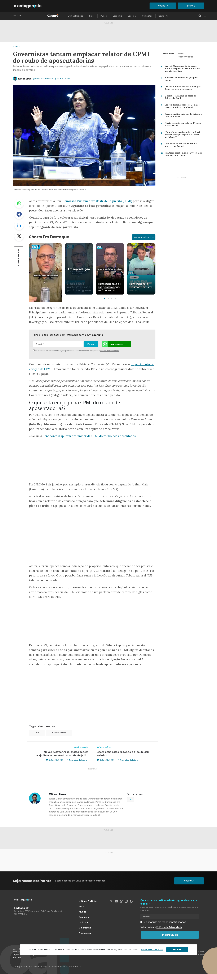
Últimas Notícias (75, 16)
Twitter (19, 236)
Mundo (104, 16)
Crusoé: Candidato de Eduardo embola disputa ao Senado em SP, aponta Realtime (181, 69)
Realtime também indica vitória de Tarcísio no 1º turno (182, 155)
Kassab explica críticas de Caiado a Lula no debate (182, 116)
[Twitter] (111, 901)
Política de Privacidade (109, 351)
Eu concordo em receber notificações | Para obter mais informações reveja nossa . (59, 351)
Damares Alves (59, 733)
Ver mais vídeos (142, 237)
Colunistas (147, 16)
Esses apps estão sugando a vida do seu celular (119, 743)
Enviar (91, 344)
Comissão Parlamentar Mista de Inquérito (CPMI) (97, 201)
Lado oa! (132, 16)
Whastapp (19, 203)
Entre (190, 6)
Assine (161, 6)
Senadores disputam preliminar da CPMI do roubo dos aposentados (89, 436)
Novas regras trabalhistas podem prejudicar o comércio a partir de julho (59, 745)
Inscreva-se (116, 344)
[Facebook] (131, 901)
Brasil (91, 16)
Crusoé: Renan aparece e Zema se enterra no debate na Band (181, 107)
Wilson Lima (24, 79)
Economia (117, 16)
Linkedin (19, 225)
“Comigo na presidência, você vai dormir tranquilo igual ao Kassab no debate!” (183, 135)
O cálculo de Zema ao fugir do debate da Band (179, 98)
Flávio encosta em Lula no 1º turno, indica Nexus (182, 125)
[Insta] (126, 901)
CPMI (37, 733)
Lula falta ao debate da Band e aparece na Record (179, 146)
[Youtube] (116, 901)
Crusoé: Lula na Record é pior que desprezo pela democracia (181, 89)
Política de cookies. (152, 949)
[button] (104, 298)
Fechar (177, 949)
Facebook (19, 214)
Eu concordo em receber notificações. (164, 922)
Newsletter (164, 16)
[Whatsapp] (121, 901)
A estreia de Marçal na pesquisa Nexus (180, 79)
